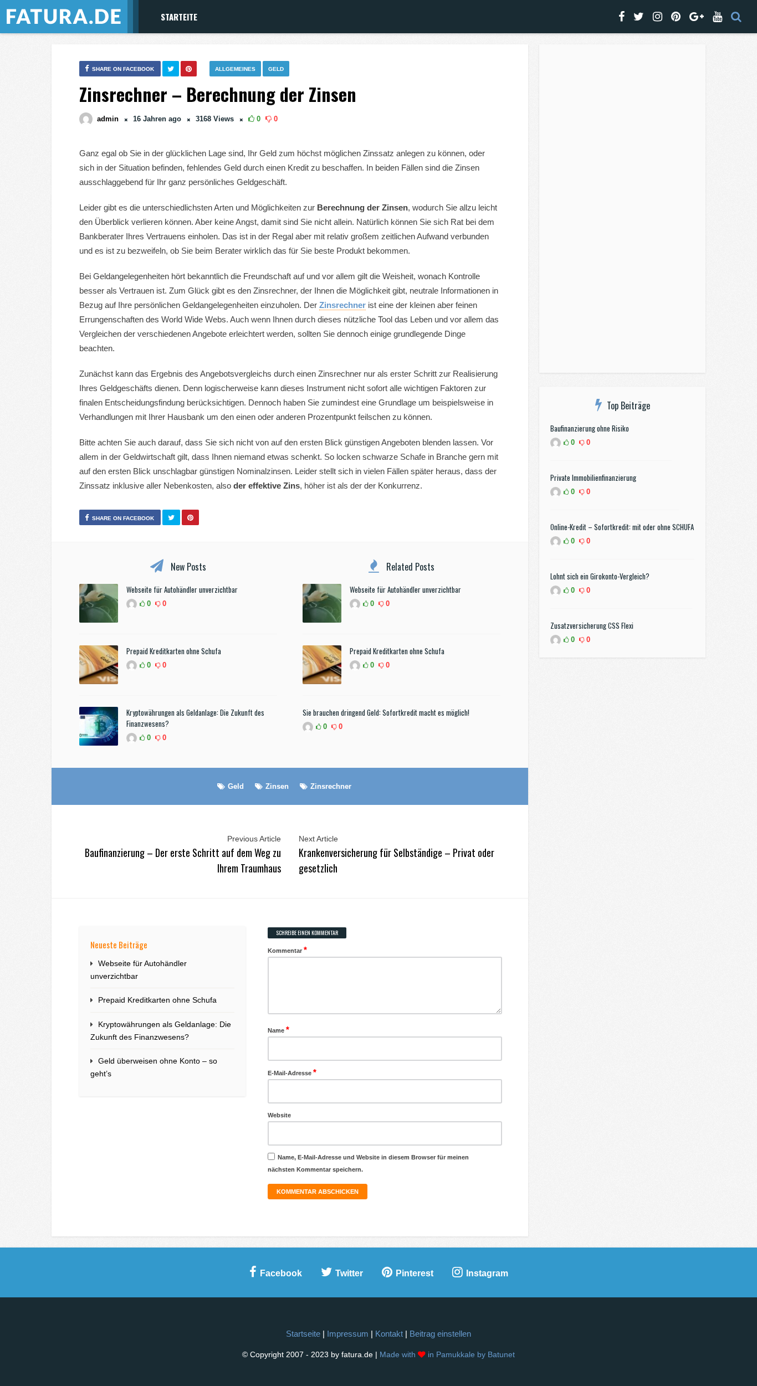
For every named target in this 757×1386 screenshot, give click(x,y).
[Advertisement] (622, 210)
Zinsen (277, 786)
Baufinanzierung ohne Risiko (589, 428)
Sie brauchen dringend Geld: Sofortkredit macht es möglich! (386, 712)
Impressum (348, 1333)
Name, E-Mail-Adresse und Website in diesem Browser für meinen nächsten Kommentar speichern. (368, 1163)
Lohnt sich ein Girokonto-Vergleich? (599, 576)
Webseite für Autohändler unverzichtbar (182, 589)
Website (279, 1115)
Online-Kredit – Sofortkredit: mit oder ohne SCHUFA (622, 526)
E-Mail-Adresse (292, 1072)
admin (108, 119)
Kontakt (389, 1333)
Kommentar (287, 949)
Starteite (179, 17)
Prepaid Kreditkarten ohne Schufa (173, 650)
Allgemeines (235, 69)
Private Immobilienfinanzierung (593, 477)
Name (278, 1029)
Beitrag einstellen (440, 1333)
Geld (276, 69)
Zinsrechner (330, 786)
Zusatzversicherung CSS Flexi (591, 625)
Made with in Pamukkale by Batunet (447, 1355)
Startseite (303, 1333)
